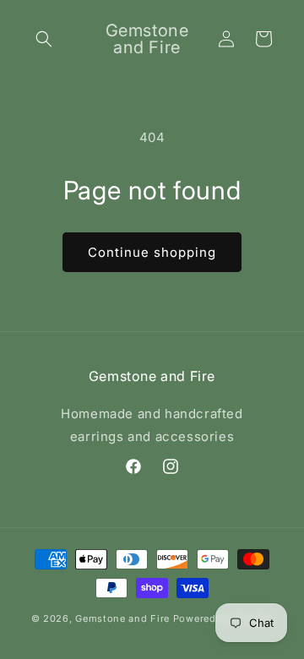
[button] (43, 38)
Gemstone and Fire (122, 618)
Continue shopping (152, 252)
